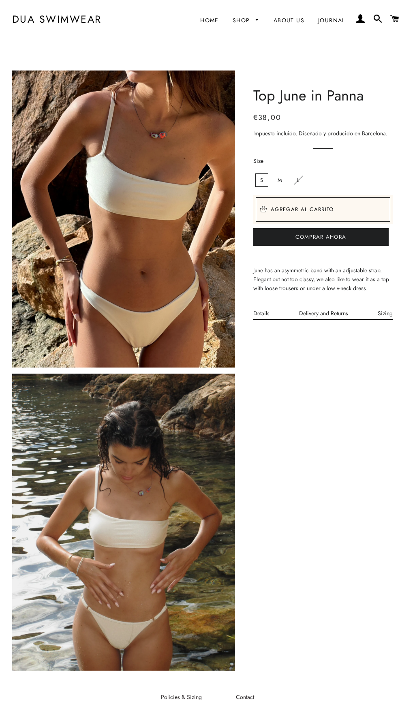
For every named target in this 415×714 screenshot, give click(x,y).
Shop (242, 20)
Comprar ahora (320, 237)
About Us (289, 20)
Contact (245, 697)
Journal (331, 20)
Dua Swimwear (57, 19)
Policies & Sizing (181, 697)
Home (209, 20)
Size (258, 161)
